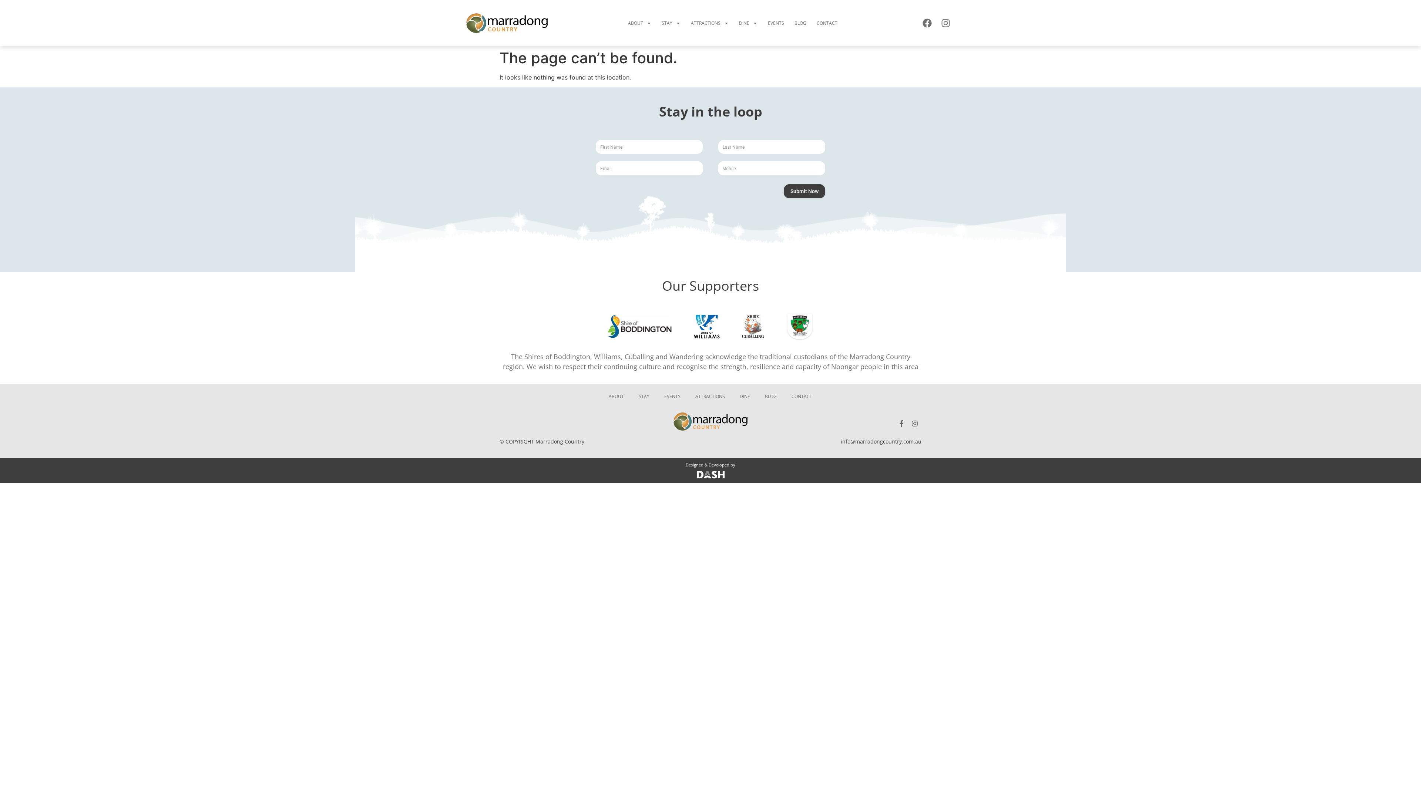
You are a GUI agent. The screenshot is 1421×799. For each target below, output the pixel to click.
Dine (744, 23)
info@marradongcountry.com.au (881, 441)
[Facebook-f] (901, 423)
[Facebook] (927, 23)
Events (776, 23)
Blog (800, 23)
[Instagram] (945, 23)
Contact (827, 23)
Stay (667, 23)
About (635, 23)
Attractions (705, 23)
